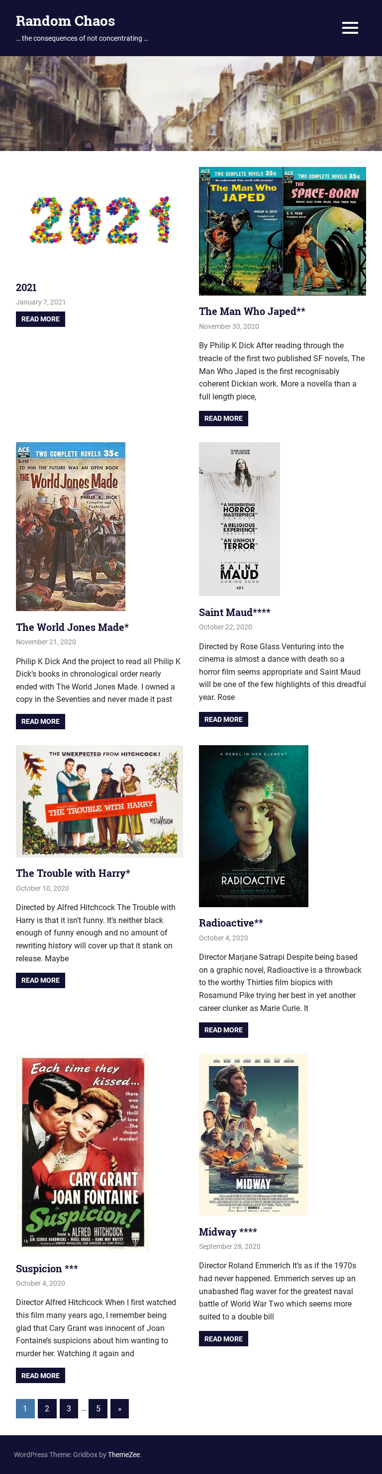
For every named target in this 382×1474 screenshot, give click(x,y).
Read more (40, 319)
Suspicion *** (47, 1268)
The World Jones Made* (72, 627)
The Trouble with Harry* (73, 872)
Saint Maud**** (235, 612)
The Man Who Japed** (252, 311)
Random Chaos (65, 20)
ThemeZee (124, 1455)
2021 (26, 287)
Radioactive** (231, 922)
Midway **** (228, 1231)
